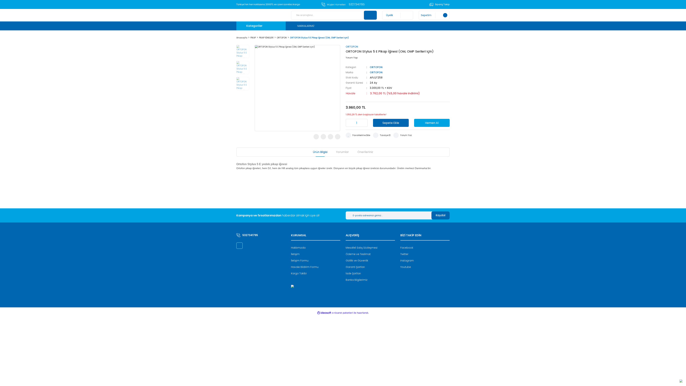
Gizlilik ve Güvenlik (357, 260)
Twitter (404, 254)
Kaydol (440, 215)
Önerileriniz (365, 152)
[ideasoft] (324, 313)
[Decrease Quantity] (349, 123)
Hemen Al (432, 123)
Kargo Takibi (299, 273)
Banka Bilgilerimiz (356, 280)
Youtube (405, 267)
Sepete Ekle (390, 123)
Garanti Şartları (355, 267)
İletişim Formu (300, 260)
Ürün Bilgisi (320, 152)
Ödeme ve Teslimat (358, 254)
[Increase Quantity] (363, 123)
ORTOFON (352, 46)
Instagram (407, 260)
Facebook (406, 247)
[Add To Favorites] (358, 135)
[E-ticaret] (342, 313)
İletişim (295, 254)
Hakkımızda (298, 247)
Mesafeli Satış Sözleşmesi (361, 247)
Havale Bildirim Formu (305, 267)
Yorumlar (342, 152)
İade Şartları (353, 273)
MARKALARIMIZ (305, 26)
